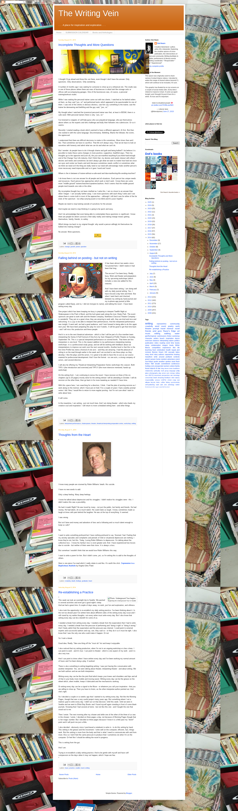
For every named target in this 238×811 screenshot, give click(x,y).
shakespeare (86, 423)
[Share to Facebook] (76, 243)
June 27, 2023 (168, 111)
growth (73, 246)
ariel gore (157, 331)
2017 (150, 228)
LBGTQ (151, 375)
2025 (150, 202)
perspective (166, 375)
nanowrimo (161, 324)
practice (72, 768)
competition (156, 348)
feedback (167, 377)
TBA (152, 364)
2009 (150, 310)
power (78, 246)
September (154, 250)
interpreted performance (73, 423)
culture (172, 366)
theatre (93, 423)
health (168, 350)
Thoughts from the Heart (74, 435)
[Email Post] (64, 243)
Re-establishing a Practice (75, 592)
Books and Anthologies (102, 32)
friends (148, 331)
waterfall (161, 387)
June (152, 277)
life (178, 348)
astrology (176, 375)
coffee (163, 382)
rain (171, 375)
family (177, 366)
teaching (148, 350)
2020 (150, 218)
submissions (162, 336)
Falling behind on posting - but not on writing (87, 258)
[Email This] (68, 243)
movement (157, 375)
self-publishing (150, 384)
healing (177, 354)
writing (134, 423)
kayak (174, 350)
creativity (68, 581)
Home (58, 32)
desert (166, 368)
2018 (150, 225)
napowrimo (169, 354)
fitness (147, 348)
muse (66, 768)
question (83, 246)
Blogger (129, 793)
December (154, 240)
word (168, 343)
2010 (150, 307)
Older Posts (132, 774)
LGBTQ (163, 380)
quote (156, 361)
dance (177, 338)
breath (157, 364)
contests (176, 357)
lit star (158, 368)
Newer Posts (64, 774)
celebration (161, 350)
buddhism (176, 368)
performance (150, 336)
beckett (167, 387)
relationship (149, 371)
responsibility (149, 380)
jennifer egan (154, 387)
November (154, 244)
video (156, 343)
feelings (78, 581)
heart (90, 581)
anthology (171, 384)
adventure (171, 359)
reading (162, 343)
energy (172, 373)
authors (161, 354)
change (67, 246)
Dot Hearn (161, 43)
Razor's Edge (169, 331)
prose (164, 373)
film (174, 348)
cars (167, 373)
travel (82, 768)
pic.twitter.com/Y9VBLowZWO (162, 105)
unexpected (158, 366)
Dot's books (153, 154)
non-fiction (149, 361)
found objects (150, 368)
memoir (170, 328)
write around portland (163, 357)
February (153, 290)
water (177, 333)
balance (156, 341)
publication (149, 343)
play (160, 373)
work (177, 326)
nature (171, 341)
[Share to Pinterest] (79, 243)
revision (148, 352)
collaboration (156, 345)
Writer (177, 345)
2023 (150, 208)
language (172, 371)
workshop (127, 423)
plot (178, 350)
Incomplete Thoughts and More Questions (86, 45)
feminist (147, 387)
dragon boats (168, 345)
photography (153, 373)
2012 (150, 300)
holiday (148, 366)
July (151, 274)
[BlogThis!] (71, 243)
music (147, 333)
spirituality (157, 371)
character (148, 338)
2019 (150, 221)
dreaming (161, 377)
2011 (150, 303)
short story (154, 354)
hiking (168, 382)
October (153, 247)
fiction (169, 336)
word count (160, 326)
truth (162, 371)
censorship (149, 377)
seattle (77, 768)
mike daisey (175, 377)
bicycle (153, 382)
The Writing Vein (88, 13)
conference (175, 364)
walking (167, 333)
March (152, 286)
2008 (150, 313)
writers (156, 338)
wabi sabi (159, 384)
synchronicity (175, 382)
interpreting (164, 341)
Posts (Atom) (73, 778)
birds (158, 382)
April (151, 283)
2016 (150, 231)
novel (177, 328)
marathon (148, 357)
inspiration (170, 338)
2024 (150, 205)
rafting (177, 373)
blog (162, 368)
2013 (150, 297)
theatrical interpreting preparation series (110, 423)
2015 (150, 234)
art (178, 331)
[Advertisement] (176, 433)
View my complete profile (154, 66)
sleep (147, 345)
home (158, 359)
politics (177, 341)
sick (152, 366)
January (153, 293)
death (73, 581)
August (152, 253)
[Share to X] (74, 243)
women (166, 366)
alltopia (147, 382)
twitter (178, 384)
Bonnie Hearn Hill (159, 352)
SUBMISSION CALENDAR (77, 32)
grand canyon (150, 359)
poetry (171, 326)
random (164, 359)
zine (165, 384)
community (175, 324)
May (151, 280)
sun (146, 375)
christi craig (171, 380)
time (172, 343)
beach (162, 338)
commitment (165, 364)
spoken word (170, 361)
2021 (150, 215)
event (177, 359)
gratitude (85, 581)
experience (167, 348)
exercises (148, 341)
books (177, 343)
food (154, 350)
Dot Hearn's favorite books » (170, 192)
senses (157, 380)
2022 (150, 212)
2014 (150, 237)
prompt (156, 328)
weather (162, 361)
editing (157, 333)
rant (178, 380)
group (167, 371)
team (171, 368)
